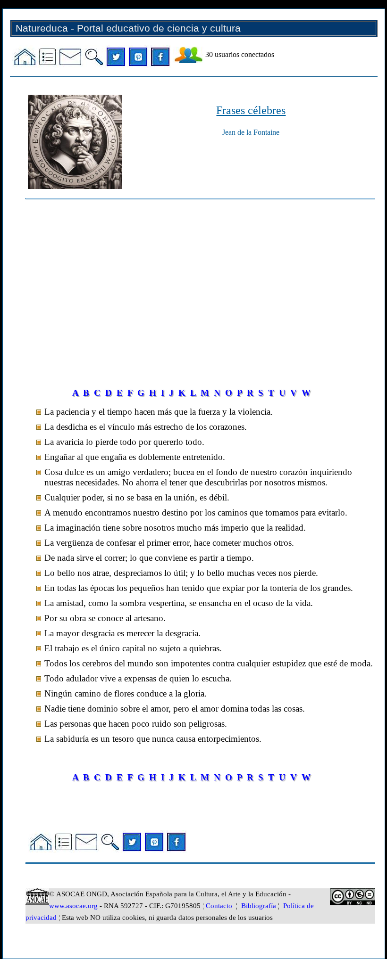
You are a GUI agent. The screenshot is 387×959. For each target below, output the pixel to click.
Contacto (219, 906)
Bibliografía (258, 906)
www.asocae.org (73, 906)
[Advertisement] (200, 279)
